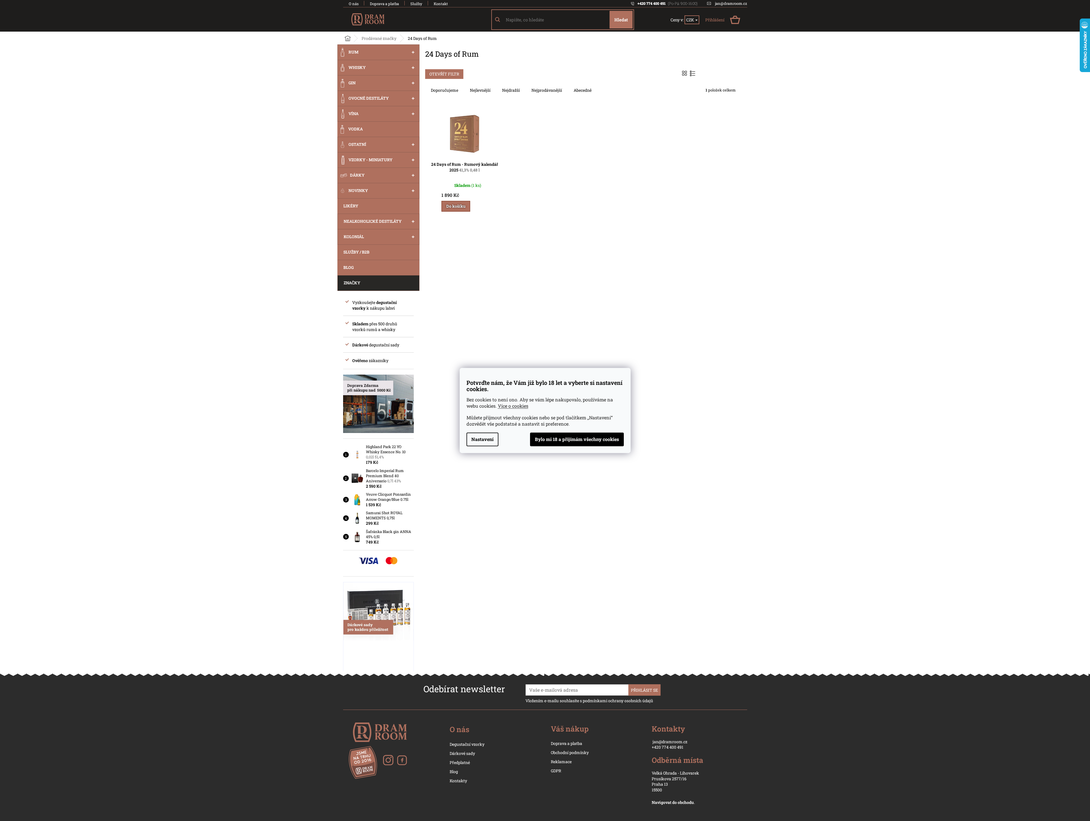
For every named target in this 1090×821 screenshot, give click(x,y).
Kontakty (458, 780)
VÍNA (353, 113)
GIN (352, 82)
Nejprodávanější (546, 90)
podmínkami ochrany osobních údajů (618, 700)
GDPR (556, 770)
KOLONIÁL (354, 236)
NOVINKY (358, 190)
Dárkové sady (462, 753)
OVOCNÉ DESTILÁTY (369, 98)
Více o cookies (513, 406)
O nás (353, 3)
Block (685, 73)
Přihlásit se (644, 690)
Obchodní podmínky (570, 752)
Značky (352, 282)
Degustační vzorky (467, 744)
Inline (693, 73)
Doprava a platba (384, 3)
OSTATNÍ (357, 144)
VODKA (355, 129)
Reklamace (561, 761)
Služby (416, 3)
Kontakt (441, 3)
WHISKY (357, 67)
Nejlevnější (480, 90)
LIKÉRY (350, 206)
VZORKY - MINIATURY (370, 159)
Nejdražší (511, 90)
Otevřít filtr (444, 74)
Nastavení (482, 439)
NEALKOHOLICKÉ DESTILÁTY (373, 221)
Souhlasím (577, 439)
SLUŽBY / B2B (356, 252)
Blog (454, 771)
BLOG (348, 267)
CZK (690, 20)
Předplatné (460, 762)
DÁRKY (357, 175)
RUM (353, 52)
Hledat (621, 20)
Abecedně (583, 90)
